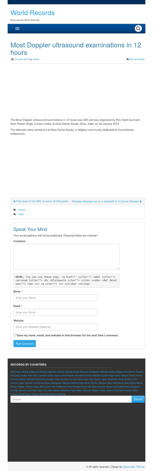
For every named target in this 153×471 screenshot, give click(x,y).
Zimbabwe (61, 394)
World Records (32, 12)
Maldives (74, 383)
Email (17, 306)
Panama (29, 386)
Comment (19, 241)
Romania (101, 386)
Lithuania (28, 383)
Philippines (61, 386)
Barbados (104, 371)
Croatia (50, 375)
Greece (22, 379)
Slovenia (22, 390)
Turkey (102, 390)
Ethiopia (124, 375)
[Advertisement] (77, 91)
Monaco (94, 383)
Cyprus (57, 375)
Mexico (87, 383)
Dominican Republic (91, 375)
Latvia (134, 379)
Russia (109, 386)
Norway (13, 386)
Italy (91, 379)
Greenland (30, 379)
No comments (137, 59)
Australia (69, 371)
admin (36, 59)
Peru (53, 386)
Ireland (80, 379)
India (21, 214)
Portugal (77, 386)
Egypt (111, 375)
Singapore (135, 386)
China (35, 375)
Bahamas (84, 371)
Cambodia (14, 375)
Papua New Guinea (42, 386)
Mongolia (103, 383)
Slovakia (14, 390)
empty (117, 375)
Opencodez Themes (134, 466)
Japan (104, 379)
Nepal (110, 383)
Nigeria (140, 383)
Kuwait (128, 379)
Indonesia (64, 379)
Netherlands (118, 383)
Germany (14, 379)
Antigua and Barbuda (38, 371)
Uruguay (35, 394)
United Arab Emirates (122, 390)
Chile (30, 375)
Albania (25, 371)
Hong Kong (41, 379)
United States (25, 394)
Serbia (127, 386)
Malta (81, 383)
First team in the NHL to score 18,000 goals (42, 201)
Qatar (94, 386)
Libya (21, 383)
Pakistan (21, 386)
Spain (40, 390)
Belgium (120, 371)
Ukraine (109, 390)
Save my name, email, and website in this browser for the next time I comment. (67, 335)
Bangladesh (94, 371)
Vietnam (52, 394)
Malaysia (66, 383)
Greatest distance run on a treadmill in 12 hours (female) (106, 201)
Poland (69, 386)
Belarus (113, 371)
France (139, 375)
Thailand (95, 390)
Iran (70, 379)
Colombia (42, 375)
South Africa (32, 390)
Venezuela (44, 394)
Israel (86, 379)
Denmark (79, 375)
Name (17, 291)
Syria (73, 390)
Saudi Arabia (118, 386)
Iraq (74, 379)
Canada (23, 375)
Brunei (132, 371)
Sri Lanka (48, 390)
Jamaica (97, 379)
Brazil (126, 371)
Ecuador (104, 375)
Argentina (52, 371)
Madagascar (56, 383)
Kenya (121, 379)
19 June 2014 (21, 59)
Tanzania (87, 390)
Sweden (56, 390)
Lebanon (14, 383)
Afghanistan (15, 371)
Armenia (61, 371)
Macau (48, 383)
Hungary (50, 379)
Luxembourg (38, 383)
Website (18, 320)
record (21, 209)
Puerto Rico (86, 386)
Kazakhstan (113, 379)
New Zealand (130, 383)
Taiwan (79, 390)
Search (138, 399)
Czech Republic (67, 375)
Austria (76, 371)
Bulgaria (139, 371)
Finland (132, 375)
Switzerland (66, 390)
